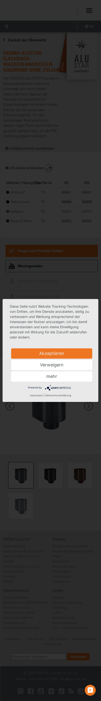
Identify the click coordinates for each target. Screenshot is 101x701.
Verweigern (51, 364)
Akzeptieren (51, 353)
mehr (51, 376)
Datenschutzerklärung (58, 395)
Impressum (36, 395)
